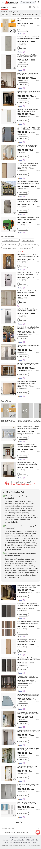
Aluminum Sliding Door (30, 14)
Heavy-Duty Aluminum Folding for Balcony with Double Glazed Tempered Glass (28, 586)
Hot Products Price (25, 837)
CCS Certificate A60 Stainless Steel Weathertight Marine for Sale (28, 273)
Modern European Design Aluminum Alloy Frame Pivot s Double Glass (28, 92)
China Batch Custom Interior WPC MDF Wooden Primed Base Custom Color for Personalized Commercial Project (28, 463)
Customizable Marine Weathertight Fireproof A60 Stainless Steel (28, 694)
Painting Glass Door (9, 832)
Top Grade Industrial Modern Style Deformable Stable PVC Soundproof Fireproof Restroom (28, 291)
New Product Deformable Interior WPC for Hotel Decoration (26, 382)
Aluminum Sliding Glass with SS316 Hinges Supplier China (27, 110)
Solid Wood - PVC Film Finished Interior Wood (28, 74)
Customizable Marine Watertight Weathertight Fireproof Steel (27, 200)
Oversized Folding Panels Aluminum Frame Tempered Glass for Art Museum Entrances (27, 677)
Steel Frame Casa (25, 248)
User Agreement (15, 842)
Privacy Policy (25, 842)
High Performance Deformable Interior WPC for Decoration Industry (28, 622)
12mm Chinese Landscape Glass (28, 346)
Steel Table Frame (28, 240)
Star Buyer (22, 840)
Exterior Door (16, 14)
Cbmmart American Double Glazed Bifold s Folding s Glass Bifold (28, 364)
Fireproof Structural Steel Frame (11, 240)
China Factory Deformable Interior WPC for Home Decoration (26, 640)
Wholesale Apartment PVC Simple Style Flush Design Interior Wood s (27, 56)
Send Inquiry (23, 30)
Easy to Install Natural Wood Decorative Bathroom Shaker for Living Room (27, 803)
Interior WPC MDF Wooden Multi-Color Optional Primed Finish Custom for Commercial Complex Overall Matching (28, 713)
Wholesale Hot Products (10, 840)
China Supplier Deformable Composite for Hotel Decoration (28, 658)
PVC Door (5, 14)
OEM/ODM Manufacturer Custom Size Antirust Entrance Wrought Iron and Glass (28, 255)
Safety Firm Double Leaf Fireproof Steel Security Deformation (27, 309)
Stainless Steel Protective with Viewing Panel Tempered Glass (28, 218)
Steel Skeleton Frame (9, 248)
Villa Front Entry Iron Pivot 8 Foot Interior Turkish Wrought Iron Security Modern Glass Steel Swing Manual (28, 182)
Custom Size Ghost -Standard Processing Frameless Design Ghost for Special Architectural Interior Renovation (27, 445)
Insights (35, 840)
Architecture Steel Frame (30, 244)
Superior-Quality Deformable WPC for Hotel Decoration (27, 164)
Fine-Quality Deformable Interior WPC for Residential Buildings (28, 731)
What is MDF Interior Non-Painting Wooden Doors (8, 420)
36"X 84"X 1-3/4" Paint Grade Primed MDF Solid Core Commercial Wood (28, 128)
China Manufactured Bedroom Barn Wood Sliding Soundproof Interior (28, 749)
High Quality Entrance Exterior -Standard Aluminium (28, 327)
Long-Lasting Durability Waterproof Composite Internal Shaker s (28, 785)
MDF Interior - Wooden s (28, 19)
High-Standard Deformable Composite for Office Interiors (28, 604)
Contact (34, 842)
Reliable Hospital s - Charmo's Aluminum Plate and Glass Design (28, 427)
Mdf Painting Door (23, 832)
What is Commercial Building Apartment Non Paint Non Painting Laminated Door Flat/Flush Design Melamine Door (25, 420)
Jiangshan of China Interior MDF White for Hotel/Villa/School (27, 767)
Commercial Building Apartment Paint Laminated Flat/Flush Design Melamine (28, 37)
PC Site (29, 840)
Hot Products (14, 837)
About (6, 842)
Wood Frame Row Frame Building (11, 244)
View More (19, 822)
